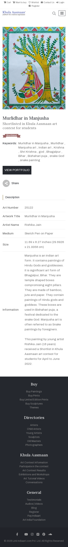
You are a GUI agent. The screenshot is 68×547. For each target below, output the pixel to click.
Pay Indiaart (34, 515)
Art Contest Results (34, 470)
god (41, 151)
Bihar (21, 156)
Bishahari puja (37, 156)
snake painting (30, 160)
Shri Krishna (28, 151)
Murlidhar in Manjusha (33, 143)
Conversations (34, 482)
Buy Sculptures (34, 403)
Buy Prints (34, 395)
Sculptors (34, 437)
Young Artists (34, 433)
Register (35, 6)
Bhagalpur (53, 151)
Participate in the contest (34, 466)
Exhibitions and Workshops (34, 474)
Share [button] (12, 184)
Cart (8, 2)
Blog (34, 508)
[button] (54, 14)
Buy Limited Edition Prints (34, 399)
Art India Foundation (34, 520)
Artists (34, 425)
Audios (29, 504)
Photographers (34, 445)
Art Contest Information (34, 462)
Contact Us (48, 2)
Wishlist (35, 2)
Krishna (59, 147)
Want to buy (21, 2)
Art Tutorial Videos (34, 478)
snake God (57, 156)
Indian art (45, 147)
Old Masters (34, 441)
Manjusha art (27, 147)
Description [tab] (12, 197)
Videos (39, 504)
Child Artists (34, 429)
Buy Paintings (34, 391)
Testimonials (34, 500)
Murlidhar (57, 143)
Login (61, 2)
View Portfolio (17, 170)
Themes (34, 407)
